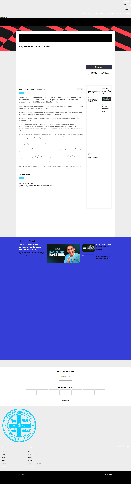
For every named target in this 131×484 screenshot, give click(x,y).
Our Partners (110, 13)
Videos (84, 13)
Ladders (4, 466)
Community (30, 460)
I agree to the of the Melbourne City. (33, 188)
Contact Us (30, 454)
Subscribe (24, 193)
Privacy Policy (30, 188)
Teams (89, 13)
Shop (3, 451)
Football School (99, 13)
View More (109, 241)
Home (20, 43)
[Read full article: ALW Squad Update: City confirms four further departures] (106, 99)
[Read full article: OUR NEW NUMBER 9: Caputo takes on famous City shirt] (106, 155)
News (78, 13)
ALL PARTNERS (65, 400)
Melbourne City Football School (34, 463)
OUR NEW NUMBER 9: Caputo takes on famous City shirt (94, 157)
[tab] (93, 73)
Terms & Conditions (108, 474)
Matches (4, 463)
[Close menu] (127, 480)
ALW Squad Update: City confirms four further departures (93, 100)
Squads (3, 460)
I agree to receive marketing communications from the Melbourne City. (37, 190)
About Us (30, 451)
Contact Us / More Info (122, 13)
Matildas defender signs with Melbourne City (94, 92)
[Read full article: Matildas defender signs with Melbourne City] (106, 90)
